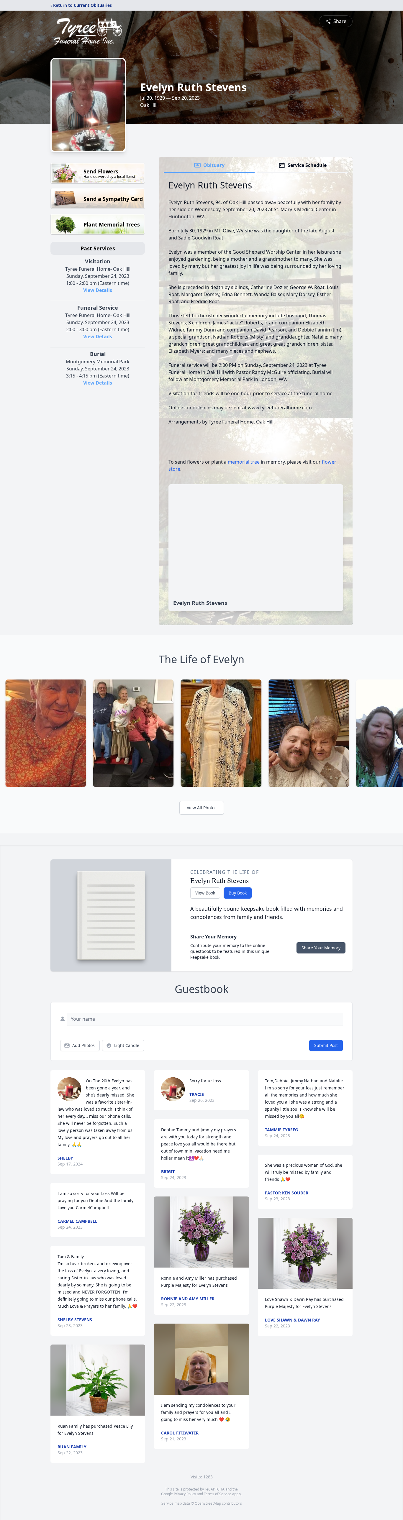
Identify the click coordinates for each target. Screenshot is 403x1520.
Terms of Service (217, 1493)
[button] (98, 1380)
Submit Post (326, 1045)
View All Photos (202, 807)
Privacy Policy (185, 1493)
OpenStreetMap (208, 1503)
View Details (97, 290)
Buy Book (238, 893)
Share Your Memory (321, 948)
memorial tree (244, 462)
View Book (205, 893)
